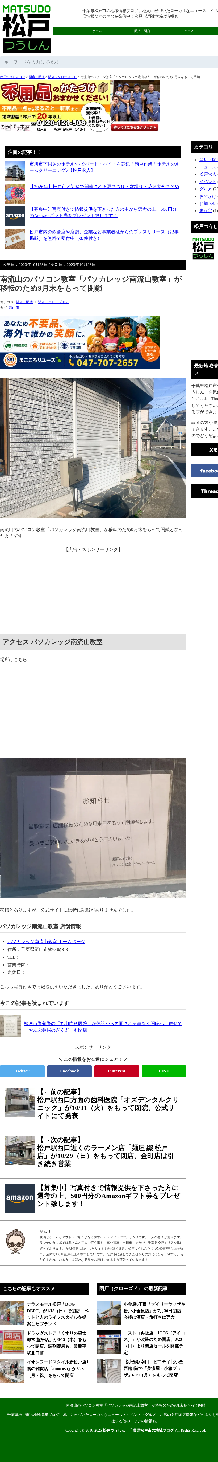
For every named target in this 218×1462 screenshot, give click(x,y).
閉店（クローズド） (62, 77)
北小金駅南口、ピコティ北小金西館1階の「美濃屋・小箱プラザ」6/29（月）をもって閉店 (153, 1368)
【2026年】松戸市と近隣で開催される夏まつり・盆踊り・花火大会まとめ (104, 186)
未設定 (205, 210)
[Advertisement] (93, 590)
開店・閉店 (142, 31)
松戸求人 (207, 174)
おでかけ (142, 39)
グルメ (97, 39)
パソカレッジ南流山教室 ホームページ (46, 941)
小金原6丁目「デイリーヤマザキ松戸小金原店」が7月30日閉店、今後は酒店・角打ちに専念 (154, 1310)
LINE (163, 1071)
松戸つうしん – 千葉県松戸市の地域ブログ (138, 1430)
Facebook (69, 1071)
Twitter (22, 1071)
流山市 (14, 308)
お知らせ (207, 203)
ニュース (187, 31)
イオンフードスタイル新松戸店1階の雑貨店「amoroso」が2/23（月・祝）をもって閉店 (58, 1368)
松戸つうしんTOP (12, 77)
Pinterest (116, 1071)
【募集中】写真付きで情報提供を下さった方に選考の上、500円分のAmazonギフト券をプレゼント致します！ (108, 1195)
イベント (207, 181)
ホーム (97, 31)
